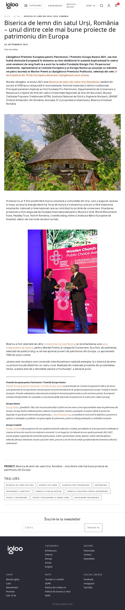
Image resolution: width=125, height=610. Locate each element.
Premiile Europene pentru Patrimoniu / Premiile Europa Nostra (34, 386)
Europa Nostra (12, 407)
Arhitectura (51, 550)
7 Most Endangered (61, 414)
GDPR (48, 583)
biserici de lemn (48, 485)
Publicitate (89, 550)
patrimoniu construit (18, 491)
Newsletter (89, 558)
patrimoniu (101, 485)
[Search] (101, 5)
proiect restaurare (16, 497)
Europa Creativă (13, 428)
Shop (89, 5)
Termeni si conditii (54, 579)
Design (48, 558)
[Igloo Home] (12, 5)
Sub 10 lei (11, 595)
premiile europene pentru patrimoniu (87, 491)
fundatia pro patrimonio (76, 485)
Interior (49, 554)
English (49, 566)
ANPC (48, 595)
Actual (17, 16)
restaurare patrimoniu (87, 497)
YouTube (88, 587)
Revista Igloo (71, 5)
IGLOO (7, 16)
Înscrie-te (93, 528)
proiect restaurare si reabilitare (51, 497)
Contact (87, 554)
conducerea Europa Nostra (59, 344)
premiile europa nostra (49, 491)
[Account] (109, 5)
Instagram (89, 583)
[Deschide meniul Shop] (94, 5)
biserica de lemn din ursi (20, 485)
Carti (8, 583)
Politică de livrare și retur (58, 591)
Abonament (55, 5)
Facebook (88, 579)
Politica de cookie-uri (55, 587)
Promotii (10, 591)
